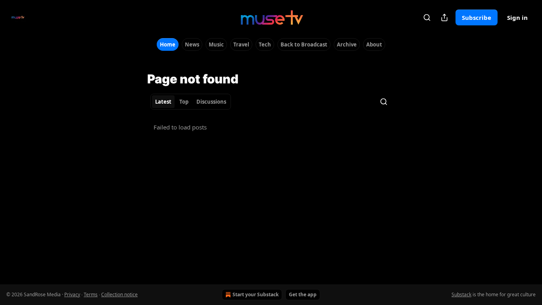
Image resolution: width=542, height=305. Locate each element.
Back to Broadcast (304, 44)
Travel (241, 44)
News (192, 44)
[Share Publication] (444, 17)
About (374, 44)
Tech (265, 44)
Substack (461, 294)
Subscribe (476, 17)
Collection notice (119, 294)
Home (167, 44)
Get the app (303, 294)
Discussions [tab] (211, 101)
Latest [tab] (163, 101)
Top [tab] (183, 101)
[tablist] (190, 102)
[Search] (427, 17)
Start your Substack (256, 294)
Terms (91, 294)
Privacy (72, 294)
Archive (347, 44)
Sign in (517, 17)
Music (216, 44)
